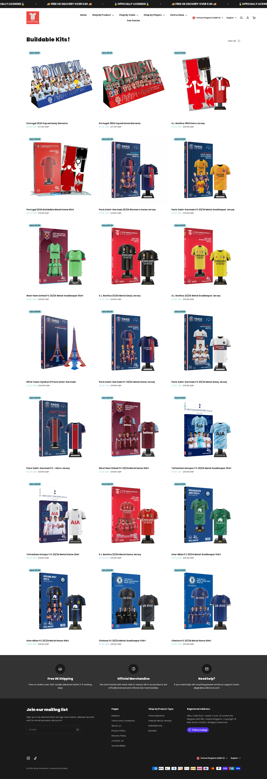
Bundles (153, 730)
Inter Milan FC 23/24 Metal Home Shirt (47, 640)
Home (83, 14)
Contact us (118, 740)
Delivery (116, 715)
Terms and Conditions (123, 720)
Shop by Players (153, 14)
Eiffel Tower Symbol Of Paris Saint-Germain (51, 381)
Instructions (177, 14)
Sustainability (119, 745)
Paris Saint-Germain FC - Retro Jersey (48, 468)
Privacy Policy (118, 730)
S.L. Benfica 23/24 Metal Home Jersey (120, 554)
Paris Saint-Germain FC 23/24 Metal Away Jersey (199, 381)
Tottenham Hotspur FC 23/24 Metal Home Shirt (52, 554)
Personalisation (157, 715)
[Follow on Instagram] (28, 758)
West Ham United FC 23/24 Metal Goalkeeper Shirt (54, 295)
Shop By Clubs (127, 14)
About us (116, 725)
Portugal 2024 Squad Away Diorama (47, 123)
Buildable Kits (155, 725)
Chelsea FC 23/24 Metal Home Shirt (191, 640)
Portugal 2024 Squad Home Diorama (119, 123)
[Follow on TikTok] (35, 758)
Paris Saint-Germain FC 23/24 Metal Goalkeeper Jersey (202, 209)
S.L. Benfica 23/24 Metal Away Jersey (119, 295)
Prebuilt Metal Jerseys (160, 720)
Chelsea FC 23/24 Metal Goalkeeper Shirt (122, 640)
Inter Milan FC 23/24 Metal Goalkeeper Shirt (196, 554)
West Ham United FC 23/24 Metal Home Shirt (124, 468)
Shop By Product (101, 14)
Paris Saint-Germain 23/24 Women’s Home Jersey (127, 209)
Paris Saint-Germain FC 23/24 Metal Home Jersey (127, 381)
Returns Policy (119, 735)
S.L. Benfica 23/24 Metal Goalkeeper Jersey (195, 295)
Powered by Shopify (58, 768)
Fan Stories (133, 20)
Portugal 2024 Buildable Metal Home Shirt (50, 209)
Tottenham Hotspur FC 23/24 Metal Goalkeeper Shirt (201, 468)
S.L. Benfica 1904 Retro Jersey (188, 123)
